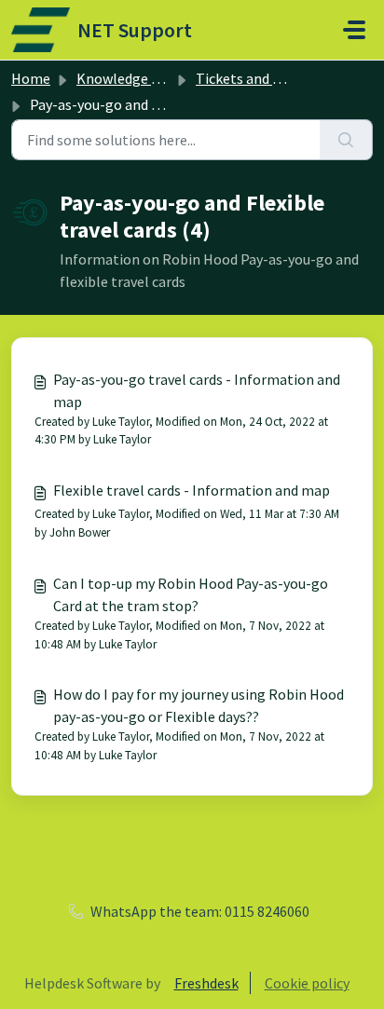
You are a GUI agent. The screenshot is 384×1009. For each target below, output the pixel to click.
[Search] (346, 139)
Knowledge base (128, 78)
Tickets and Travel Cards (273, 78)
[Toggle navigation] (354, 30)
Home (30, 78)
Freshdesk (206, 983)
